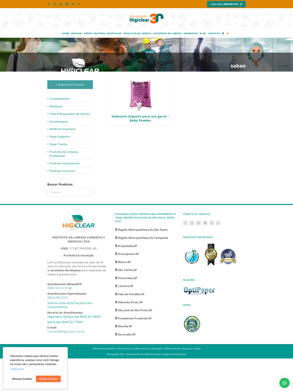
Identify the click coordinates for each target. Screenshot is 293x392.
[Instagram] (192, 223)
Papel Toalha (58, 144)
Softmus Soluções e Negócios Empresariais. (165, 354)
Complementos (59, 99)
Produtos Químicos (62, 171)
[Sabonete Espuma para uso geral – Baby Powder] (140, 96)
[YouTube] (205, 223)
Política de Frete (172, 348)
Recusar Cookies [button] (22, 378)
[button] (228, 33)
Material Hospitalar (62, 129)
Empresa (186, 348)
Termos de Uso (123, 348)
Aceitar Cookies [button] (48, 378)
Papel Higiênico (59, 136)
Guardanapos (58, 121)
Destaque (55, 106)
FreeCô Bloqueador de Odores (69, 114)
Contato (197, 348)
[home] (79, 214)
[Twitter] (211, 223)
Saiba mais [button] (17, 368)
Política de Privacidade (103, 348)
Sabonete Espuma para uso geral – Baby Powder (140, 118)
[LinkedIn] (198, 223)
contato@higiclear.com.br (66, 331)
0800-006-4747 (57, 288)
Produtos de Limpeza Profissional (63, 154)
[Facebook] (185, 223)
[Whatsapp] (218, 223)
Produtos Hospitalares (64, 163)
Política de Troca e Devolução (148, 348)
